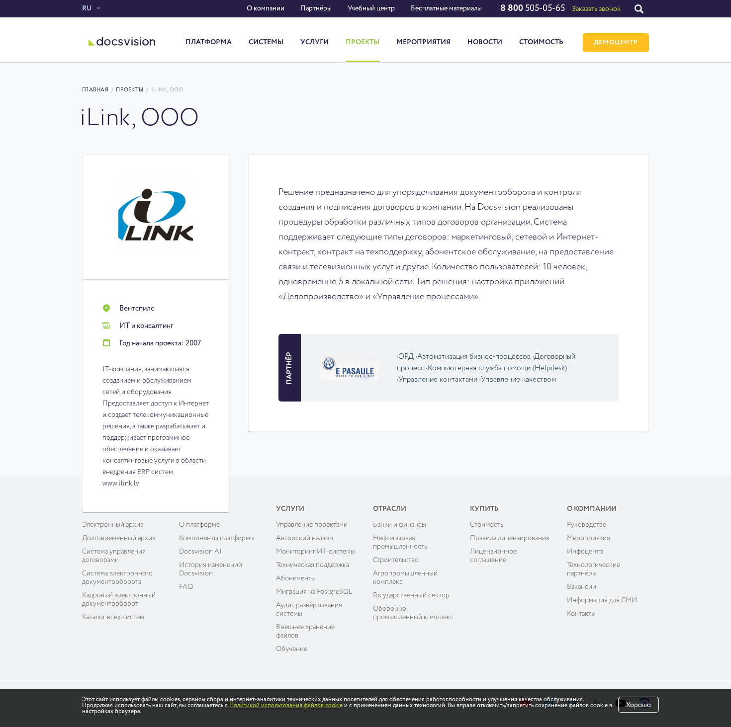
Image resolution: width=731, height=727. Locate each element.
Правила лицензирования (509, 538)
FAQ (186, 586)
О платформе (199, 524)
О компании (265, 8)
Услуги (314, 42)
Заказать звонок (596, 8)
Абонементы (296, 578)
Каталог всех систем (113, 617)
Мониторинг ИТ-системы (315, 551)
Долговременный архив (119, 538)
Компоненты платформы (217, 538)
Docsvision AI (200, 551)
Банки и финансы (399, 524)
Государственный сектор (411, 595)
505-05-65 (532, 8)
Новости (484, 42)
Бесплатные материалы (446, 8)
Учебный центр (371, 8)
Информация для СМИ (602, 600)
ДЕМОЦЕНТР (616, 42)
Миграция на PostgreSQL (314, 591)
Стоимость (541, 42)
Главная (95, 89)
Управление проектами (312, 524)
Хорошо (638, 705)
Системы (266, 42)
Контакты (581, 613)
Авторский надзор (304, 538)
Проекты (362, 42)
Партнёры (316, 8)
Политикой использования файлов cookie (286, 706)
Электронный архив (113, 524)
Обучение (291, 649)
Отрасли (389, 508)
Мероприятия (423, 42)
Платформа (208, 42)
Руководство (587, 524)
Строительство (396, 560)
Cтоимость (486, 524)
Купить (484, 508)
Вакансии (581, 586)
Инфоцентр (585, 551)
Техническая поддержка (312, 565)
